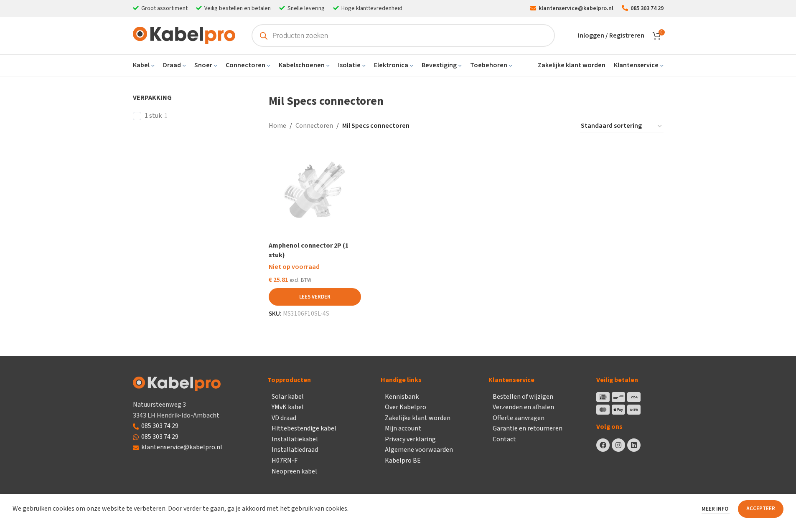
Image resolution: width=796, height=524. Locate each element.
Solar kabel (288, 396)
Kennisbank (402, 396)
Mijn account (403, 428)
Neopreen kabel (294, 471)
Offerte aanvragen (518, 418)
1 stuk (153, 115)
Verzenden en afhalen (523, 407)
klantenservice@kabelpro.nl (181, 447)
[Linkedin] (634, 445)
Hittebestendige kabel (304, 428)
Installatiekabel (295, 439)
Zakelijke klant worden (417, 418)
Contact (504, 439)
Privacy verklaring (410, 439)
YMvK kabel (288, 407)
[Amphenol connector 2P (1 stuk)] (315, 191)
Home (277, 125)
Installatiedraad (295, 449)
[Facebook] (603, 445)
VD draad (284, 418)
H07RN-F (285, 460)
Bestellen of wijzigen (523, 396)
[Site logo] (184, 35)
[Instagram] (618, 445)
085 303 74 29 (159, 425)
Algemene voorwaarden (419, 449)
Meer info (716, 509)
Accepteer (760, 508)
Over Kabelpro (405, 407)
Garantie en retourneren (527, 428)
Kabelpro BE (403, 460)
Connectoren (314, 125)
